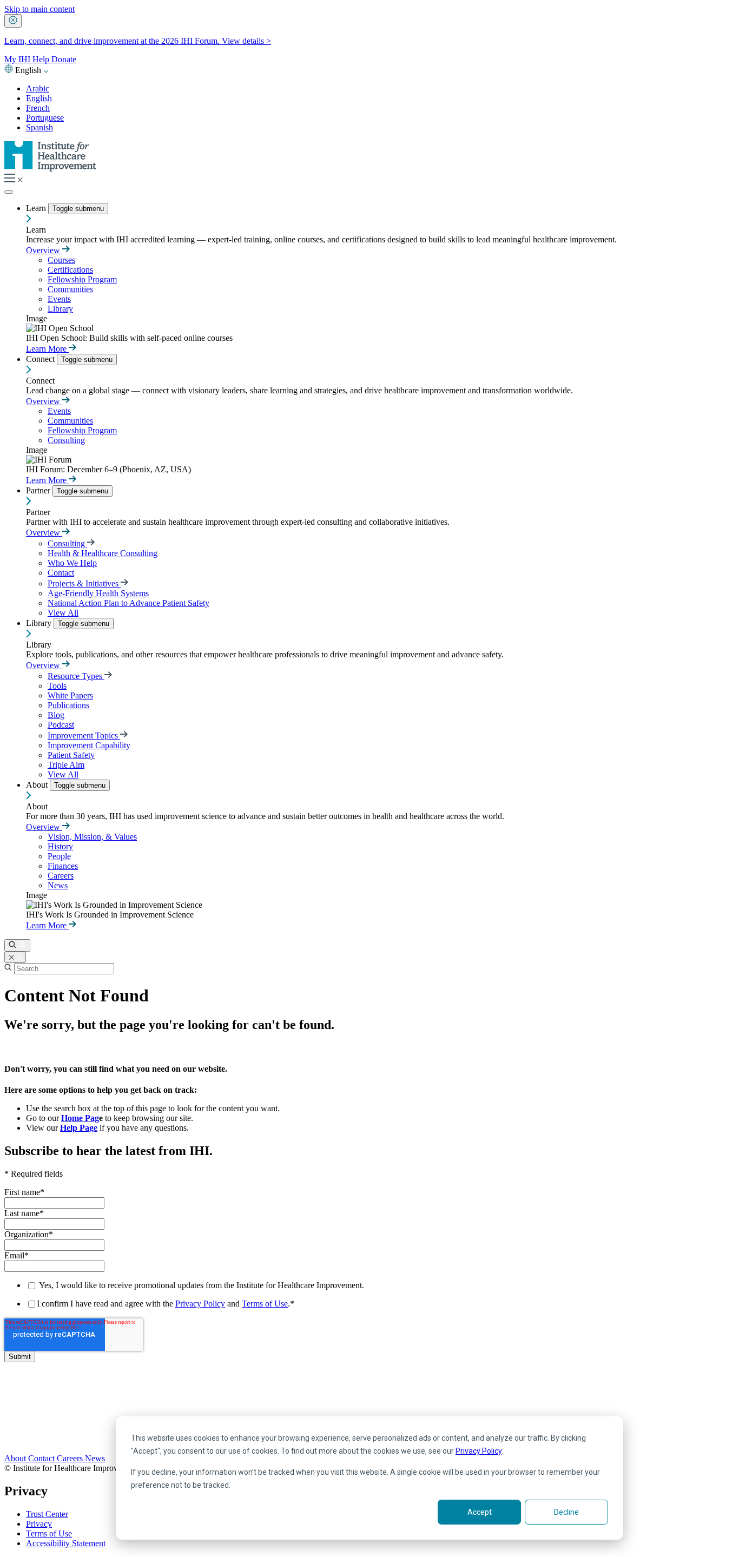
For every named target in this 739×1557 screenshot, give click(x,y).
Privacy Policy (479, 1451)
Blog (56, 715)
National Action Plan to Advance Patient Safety (128, 603)
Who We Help (72, 563)
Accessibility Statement (65, 1543)
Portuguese (45, 117)
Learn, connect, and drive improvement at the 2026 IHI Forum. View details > (137, 40)
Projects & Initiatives (84, 583)
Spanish (39, 127)
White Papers (70, 695)
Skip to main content (39, 9)
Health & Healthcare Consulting (102, 553)
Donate (63, 59)
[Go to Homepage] (50, 168)
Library (60, 308)
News (58, 885)
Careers (61, 875)
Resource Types (76, 676)
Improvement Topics (84, 735)
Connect (41, 359)
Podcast (61, 724)
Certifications (70, 269)
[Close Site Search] (15, 957)
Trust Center (47, 1514)
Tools (57, 685)
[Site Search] (17, 945)
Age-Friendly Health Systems (98, 593)
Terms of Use (265, 1303)
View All (63, 612)
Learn (37, 208)
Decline (566, 1512)
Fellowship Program (82, 279)
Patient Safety (71, 755)
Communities (70, 289)
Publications (68, 705)
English (39, 98)
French (38, 108)
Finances (63, 865)
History (60, 846)
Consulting (66, 440)
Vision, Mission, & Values (92, 836)
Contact (61, 572)
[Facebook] (369, 1402)
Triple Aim (66, 764)
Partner (39, 490)
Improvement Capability (89, 745)
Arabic (37, 88)
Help (41, 59)
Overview (44, 250)
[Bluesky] (369, 1414)
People (59, 856)
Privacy (39, 1523)
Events (59, 299)
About (38, 784)
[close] (13, 21)
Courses (61, 260)
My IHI (18, 59)
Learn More (47, 348)
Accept (479, 1512)
